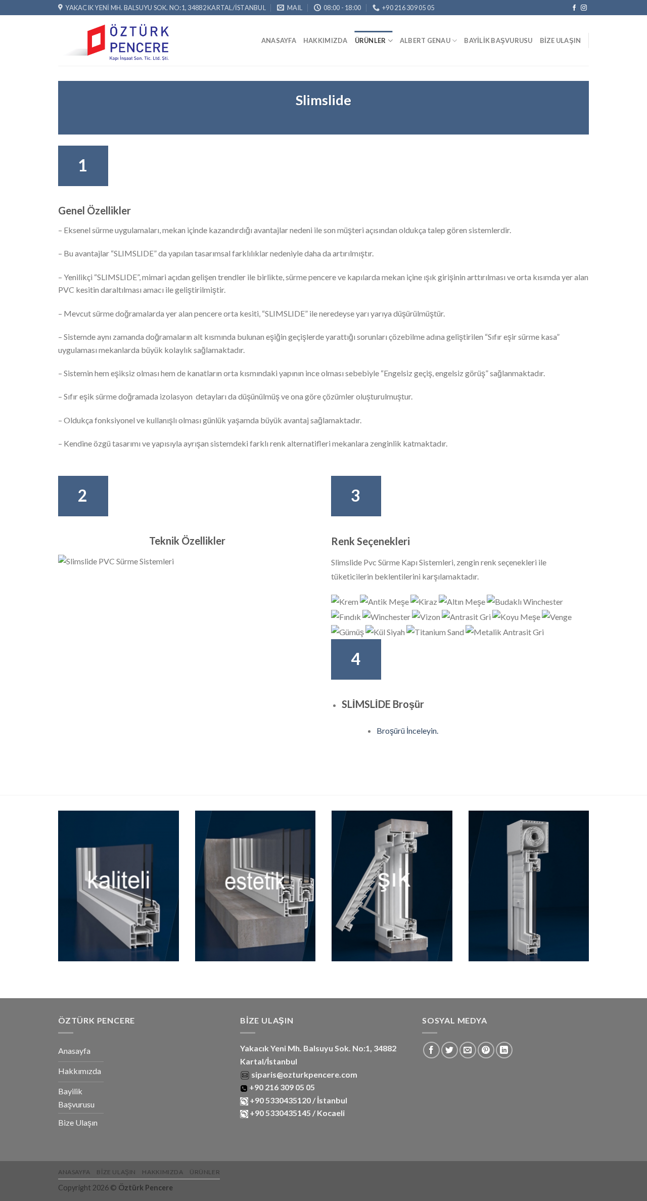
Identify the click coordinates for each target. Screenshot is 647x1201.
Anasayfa (278, 40)
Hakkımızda (325, 40)
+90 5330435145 (280, 1113)
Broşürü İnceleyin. (407, 730)
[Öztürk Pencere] (115, 41)
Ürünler (370, 40)
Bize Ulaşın (116, 1172)
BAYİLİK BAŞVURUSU (498, 40)
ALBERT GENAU (425, 40)
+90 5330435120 (279, 1100)
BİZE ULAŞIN (560, 40)
